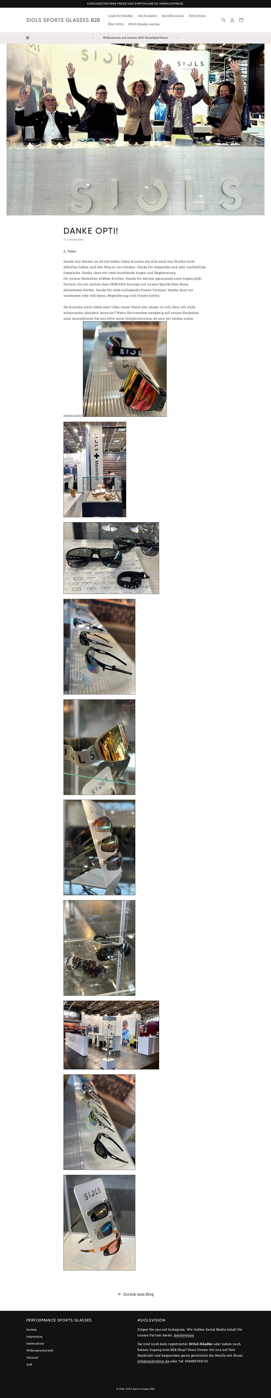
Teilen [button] (71, 251)
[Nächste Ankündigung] (177, 38)
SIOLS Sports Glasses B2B (140, 1388)
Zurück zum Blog (138, 1294)
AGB (29, 1364)
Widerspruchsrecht (40, 1350)
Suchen (31, 1329)
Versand (32, 1357)
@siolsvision (184, 1335)
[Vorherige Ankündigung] (93, 38)
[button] (223, 20)
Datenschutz (35, 1343)
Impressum (34, 1336)
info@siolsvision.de (153, 1361)
